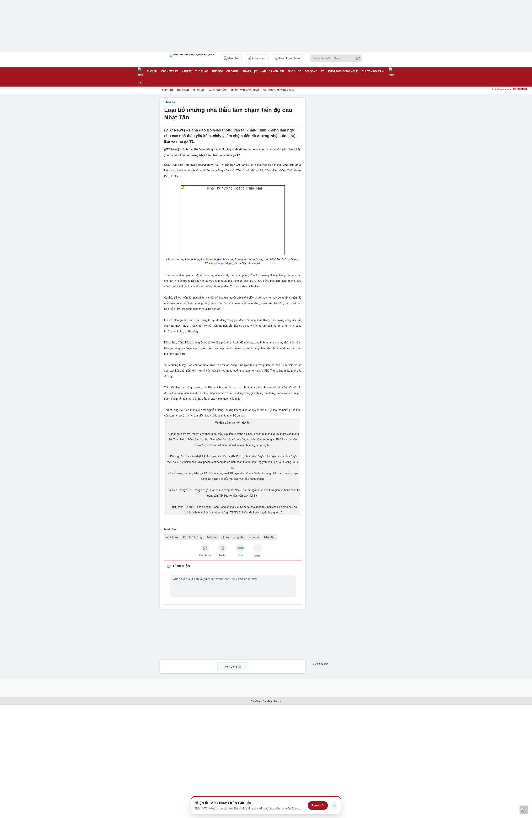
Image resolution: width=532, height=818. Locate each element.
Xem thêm (231, 666)
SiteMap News (272, 701)
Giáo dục (232, 71)
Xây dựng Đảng (218, 90)
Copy (257, 555)
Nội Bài (212, 537)
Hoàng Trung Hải (233, 537)
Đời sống (311, 71)
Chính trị (168, 90)
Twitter (223, 555)
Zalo (240, 555)
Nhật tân (269, 537)
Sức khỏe (294, 71)
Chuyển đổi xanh (373, 71)
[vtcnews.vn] (205, 548)
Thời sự (152, 71)
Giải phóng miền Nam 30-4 (278, 90)
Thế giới (217, 71)
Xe (322, 71)
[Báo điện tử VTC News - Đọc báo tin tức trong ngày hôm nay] (192, 59)
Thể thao (201, 71)
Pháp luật (250, 71)
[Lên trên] (524, 810)
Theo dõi (318, 805)
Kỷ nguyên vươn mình (245, 90)
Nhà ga (254, 537)
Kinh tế (187, 71)
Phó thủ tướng (192, 537)
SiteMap (256, 701)
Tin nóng (198, 90)
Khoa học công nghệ (343, 71)
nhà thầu (172, 537)
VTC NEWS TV (169, 71)
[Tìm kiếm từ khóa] (359, 58)
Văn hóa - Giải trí (272, 71)
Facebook (205, 555)
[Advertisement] (341, 160)
